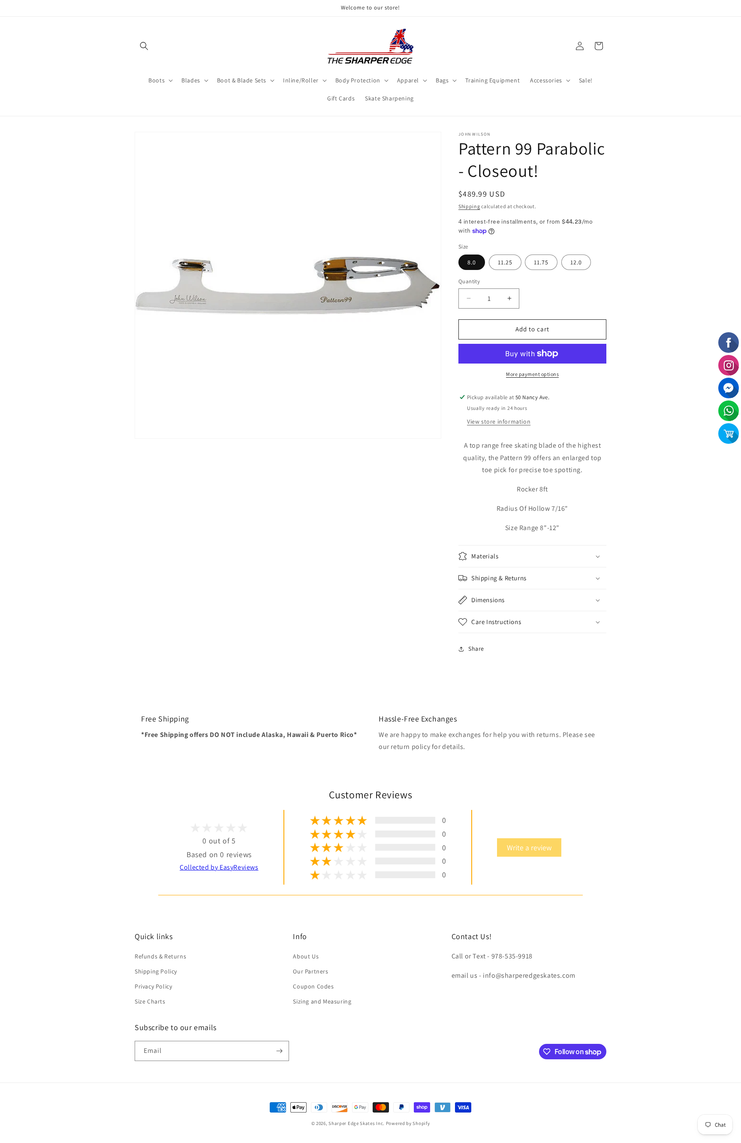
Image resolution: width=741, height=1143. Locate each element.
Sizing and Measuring (322, 1001)
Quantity (469, 281)
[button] (144, 45)
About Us (306, 956)
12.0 (576, 262)
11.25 (505, 262)
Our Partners (310, 971)
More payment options (532, 374)
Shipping (469, 206)
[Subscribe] (279, 1051)
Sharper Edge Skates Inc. (356, 1123)
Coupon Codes (313, 986)
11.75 (541, 262)
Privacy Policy (153, 986)
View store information (498, 421)
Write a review (529, 847)
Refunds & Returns (160, 956)
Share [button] (476, 648)
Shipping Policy (156, 971)
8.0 (471, 262)
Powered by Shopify (408, 1123)
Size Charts (150, 1001)
